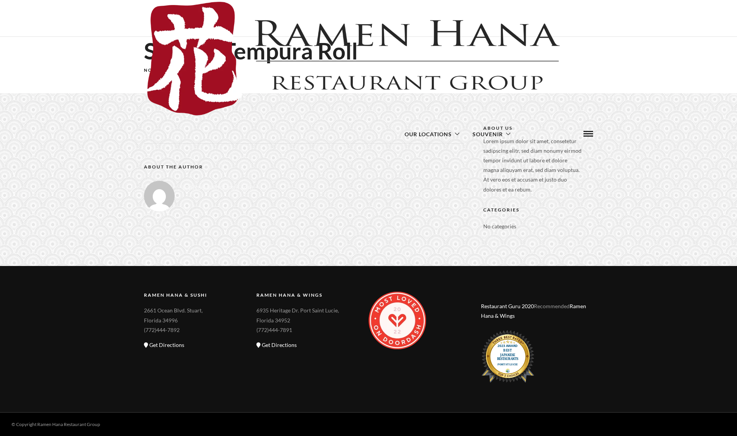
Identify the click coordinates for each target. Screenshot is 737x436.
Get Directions (166, 345)
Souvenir (488, 134)
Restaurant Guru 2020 (507, 306)
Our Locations (428, 134)
